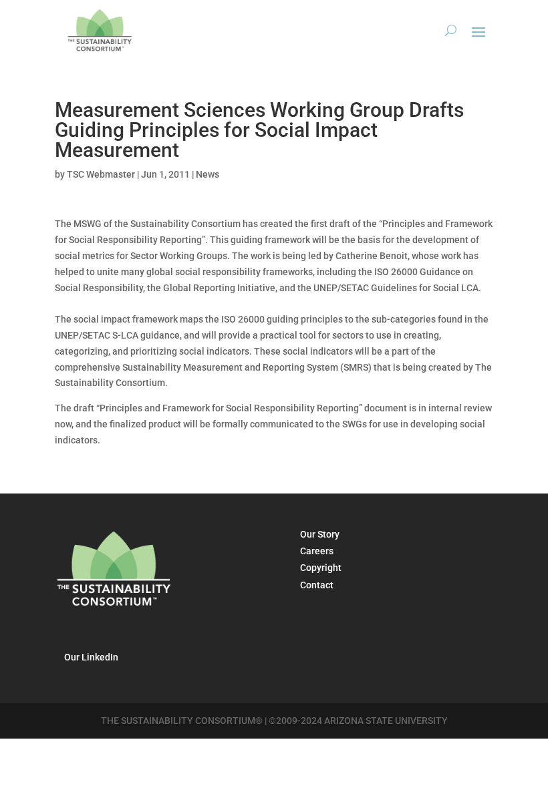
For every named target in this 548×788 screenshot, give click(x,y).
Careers (316, 551)
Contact (316, 585)
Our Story (319, 534)
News (207, 174)
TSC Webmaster (101, 174)
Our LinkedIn (91, 657)
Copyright (320, 567)
